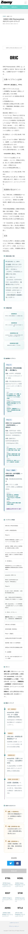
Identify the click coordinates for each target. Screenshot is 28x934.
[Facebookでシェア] (17, 863)
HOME (4, 16)
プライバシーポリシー (14, 926)
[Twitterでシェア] (10, 863)
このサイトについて (14, 922)
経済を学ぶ (15, 7)
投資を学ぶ (5, 7)
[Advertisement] (14, 35)
